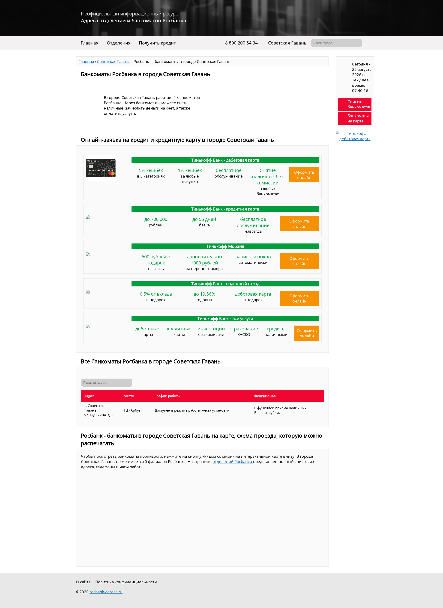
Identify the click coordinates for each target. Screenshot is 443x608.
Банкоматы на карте (358, 118)
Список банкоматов (358, 104)
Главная (90, 43)
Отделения (119, 43)
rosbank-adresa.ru (106, 591)
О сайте (83, 581)
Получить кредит (157, 43)
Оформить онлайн (304, 174)
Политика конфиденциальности (126, 581)
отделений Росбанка (233, 461)
